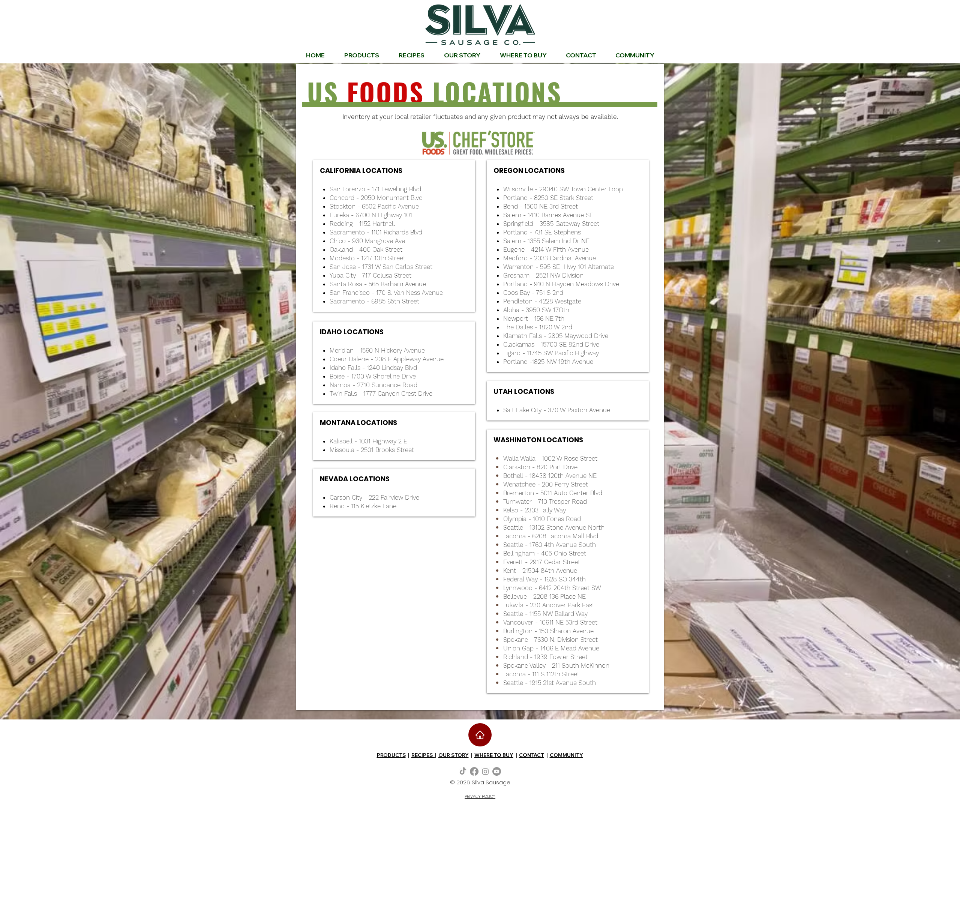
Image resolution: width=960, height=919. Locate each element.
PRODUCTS (391, 755)
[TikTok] (463, 771)
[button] (635, 55)
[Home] (480, 734)
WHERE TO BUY (493, 755)
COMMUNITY (566, 755)
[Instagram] (485, 771)
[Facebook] (474, 771)
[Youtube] (496, 771)
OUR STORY (453, 755)
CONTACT (531, 755)
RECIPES (423, 755)
